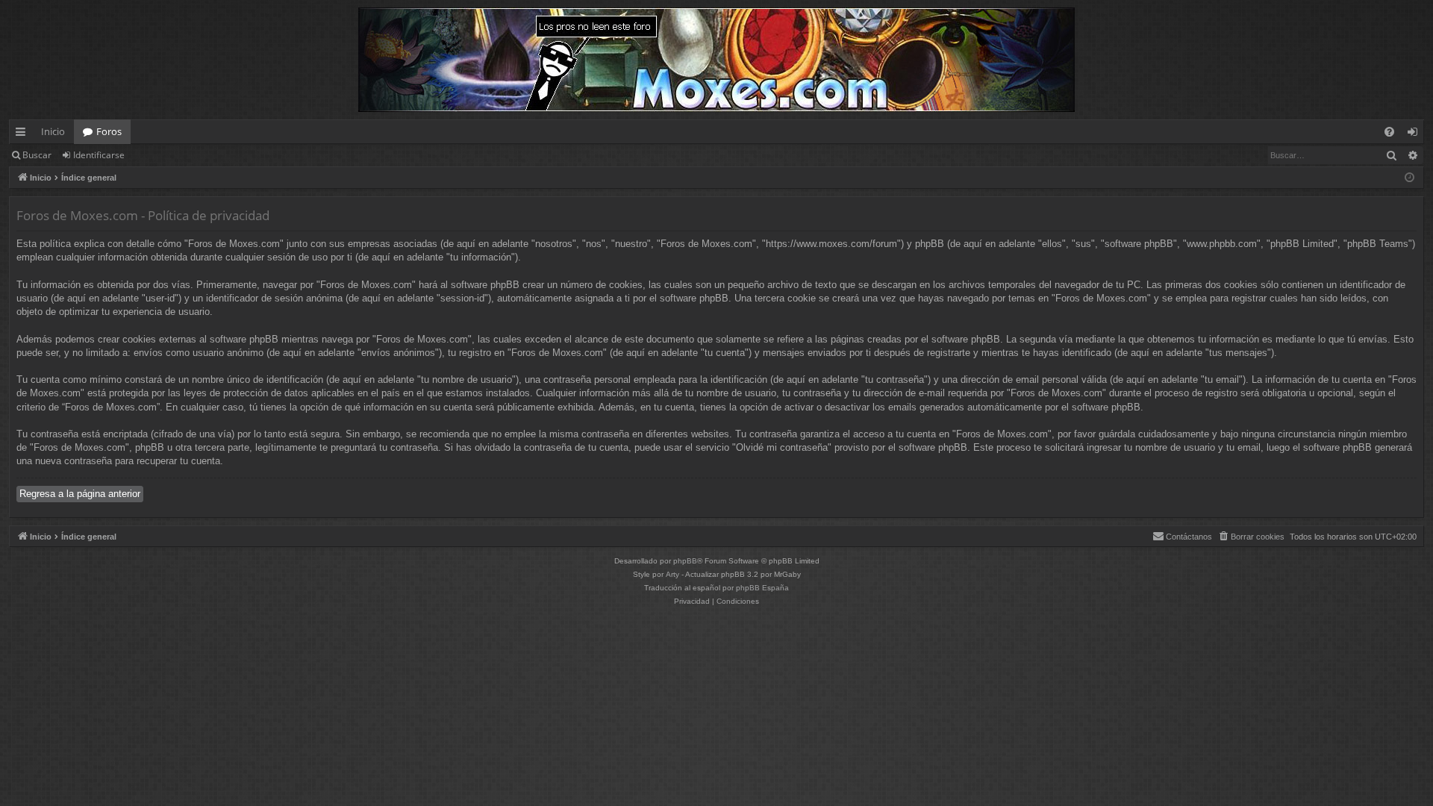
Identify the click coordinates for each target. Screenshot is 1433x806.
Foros (109, 131)
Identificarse (99, 155)
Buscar (36, 155)
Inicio (53, 131)
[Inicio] (716, 59)
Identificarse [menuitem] (1415, 134)
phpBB (685, 561)
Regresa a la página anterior (79, 493)
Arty (672, 574)
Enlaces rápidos (23, 134)
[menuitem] (1389, 131)
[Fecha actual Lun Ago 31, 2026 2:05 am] (1409, 178)
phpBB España (762, 588)
